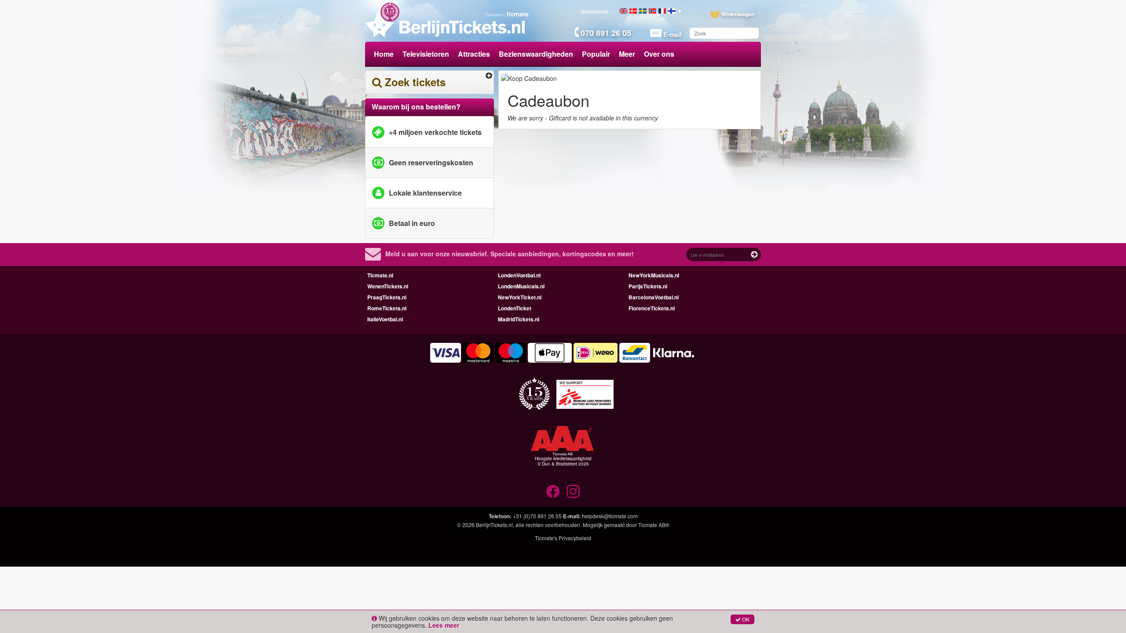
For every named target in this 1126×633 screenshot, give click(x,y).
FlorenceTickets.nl (652, 308)
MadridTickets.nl (518, 319)
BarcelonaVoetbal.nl (654, 297)
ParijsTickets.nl (648, 286)
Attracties (474, 54)
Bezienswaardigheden (536, 54)
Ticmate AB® (653, 524)
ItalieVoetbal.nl (385, 319)
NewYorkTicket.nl (519, 297)
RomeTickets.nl (386, 308)
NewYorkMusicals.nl (654, 275)
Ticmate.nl (380, 275)
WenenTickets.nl (387, 286)
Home (384, 54)
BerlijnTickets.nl (494, 524)
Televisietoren (425, 54)
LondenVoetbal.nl (519, 275)
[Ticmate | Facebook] (552, 491)
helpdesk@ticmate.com (610, 516)
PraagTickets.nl (386, 297)
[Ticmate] (507, 14)
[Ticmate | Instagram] (573, 491)
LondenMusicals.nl (521, 286)
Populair (596, 54)
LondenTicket (514, 308)
